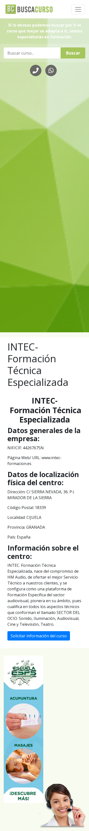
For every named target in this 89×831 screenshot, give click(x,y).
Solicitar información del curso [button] (39, 636)
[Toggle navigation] (78, 9)
